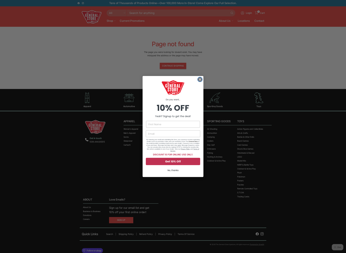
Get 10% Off (173, 161)
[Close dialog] (200, 79)
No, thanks (173, 170)
